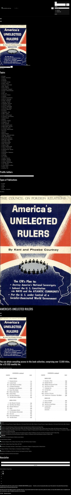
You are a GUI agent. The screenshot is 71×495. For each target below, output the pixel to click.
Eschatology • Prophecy (6, 105)
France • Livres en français (7, 115)
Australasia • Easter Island (7, 85)
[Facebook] (0, 24)
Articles (3, 183)
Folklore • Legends (5, 113)
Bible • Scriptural (5, 86)
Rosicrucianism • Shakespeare (7, 152)
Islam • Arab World (5, 123)
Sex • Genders (4, 156)
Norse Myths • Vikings (6, 140)
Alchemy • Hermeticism (6, 77)
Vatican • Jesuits (5, 166)
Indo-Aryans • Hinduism (6, 120)
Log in (56, 14)
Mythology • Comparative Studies (8, 135)
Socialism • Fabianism (6, 158)
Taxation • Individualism (6, 161)
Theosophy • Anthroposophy (7, 162)
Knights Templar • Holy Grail (7, 126)
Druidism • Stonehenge (6, 100)
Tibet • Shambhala (5, 163)
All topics (4, 76)
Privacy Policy (9, 469)
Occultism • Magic (5, 145)
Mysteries (4, 132)
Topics (56, 6)
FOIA (3, 188)
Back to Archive (9, 368)
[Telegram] (4, 24)
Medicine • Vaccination (6, 189)
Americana (4, 79)
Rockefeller (4, 151)
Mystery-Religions (5, 133)
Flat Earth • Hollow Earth (6, 109)
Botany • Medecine (5, 87)
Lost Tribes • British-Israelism (7, 129)
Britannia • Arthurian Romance (7, 90)
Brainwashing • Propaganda (7, 89)
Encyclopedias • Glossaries (7, 103)
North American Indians (6, 142)
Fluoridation (4, 110)
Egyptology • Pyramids (6, 102)
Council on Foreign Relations (7, 97)
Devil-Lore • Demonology (6, 99)
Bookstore (5, 469)
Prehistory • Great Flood (6, 148)
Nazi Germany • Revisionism (7, 138)
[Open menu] (52, 8)
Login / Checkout (3, 368)
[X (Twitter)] (2, 24)
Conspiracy (4, 96)
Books (3, 185)
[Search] (67, 4)
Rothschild (4, 153)
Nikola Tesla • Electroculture (7, 139)
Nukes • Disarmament (6, 143)
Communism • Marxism (6, 95)
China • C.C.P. (4, 93)
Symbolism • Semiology (6, 159)
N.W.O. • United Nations (6, 136)
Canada (3, 92)
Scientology (4, 155)
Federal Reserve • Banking (7, 108)
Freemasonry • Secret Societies (8, 116)
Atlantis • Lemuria (5, 83)
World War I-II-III (5, 168)
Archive (1, 469)
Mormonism (4, 130)
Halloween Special (5, 118)
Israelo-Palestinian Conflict (7, 125)
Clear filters (2, 68)
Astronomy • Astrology (6, 82)
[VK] (3, 24)
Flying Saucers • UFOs (6, 112)
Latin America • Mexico (6, 128)
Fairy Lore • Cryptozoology (7, 106)
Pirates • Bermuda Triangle (7, 146)
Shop (1, 425)
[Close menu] (56, 2)
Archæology (4, 80)
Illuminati (4, 119)
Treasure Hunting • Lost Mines (7, 165)
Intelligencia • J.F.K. (5, 122)
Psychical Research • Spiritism (7, 149)
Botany (3, 186)
